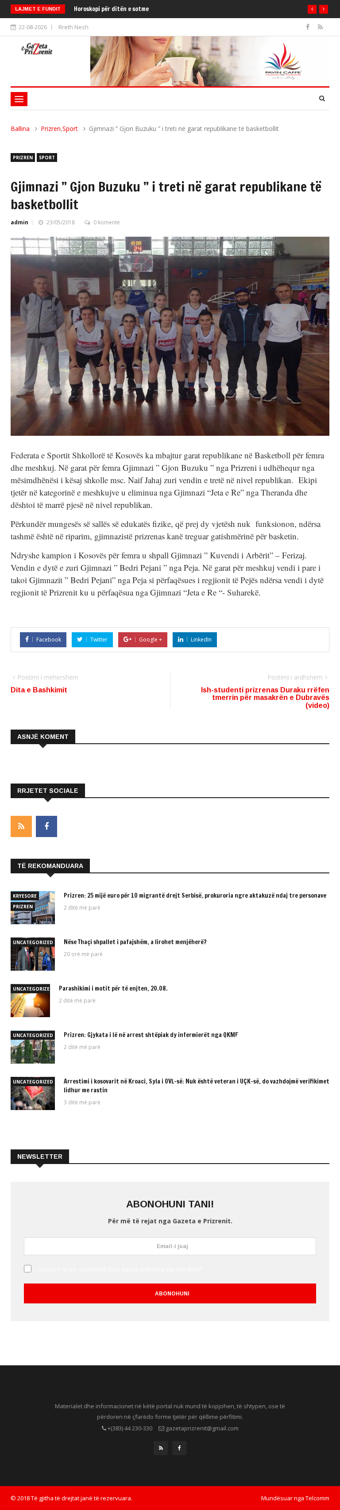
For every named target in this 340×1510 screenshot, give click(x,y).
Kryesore (25, 896)
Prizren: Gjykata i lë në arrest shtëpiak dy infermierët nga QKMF (151, 1034)
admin (19, 222)
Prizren (51, 128)
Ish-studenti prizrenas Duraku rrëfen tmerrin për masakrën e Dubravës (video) (265, 697)
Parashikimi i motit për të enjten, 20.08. (113, 988)
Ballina (20, 128)
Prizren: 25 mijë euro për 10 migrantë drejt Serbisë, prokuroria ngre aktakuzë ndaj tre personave (196, 895)
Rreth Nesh (73, 27)
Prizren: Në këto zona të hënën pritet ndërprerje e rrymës (152, 8)
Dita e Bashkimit (39, 690)
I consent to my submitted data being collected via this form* (118, 1269)
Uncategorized (33, 942)
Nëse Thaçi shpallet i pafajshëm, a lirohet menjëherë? (135, 942)
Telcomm (317, 1498)
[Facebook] (308, 27)
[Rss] (320, 27)
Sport (70, 128)
